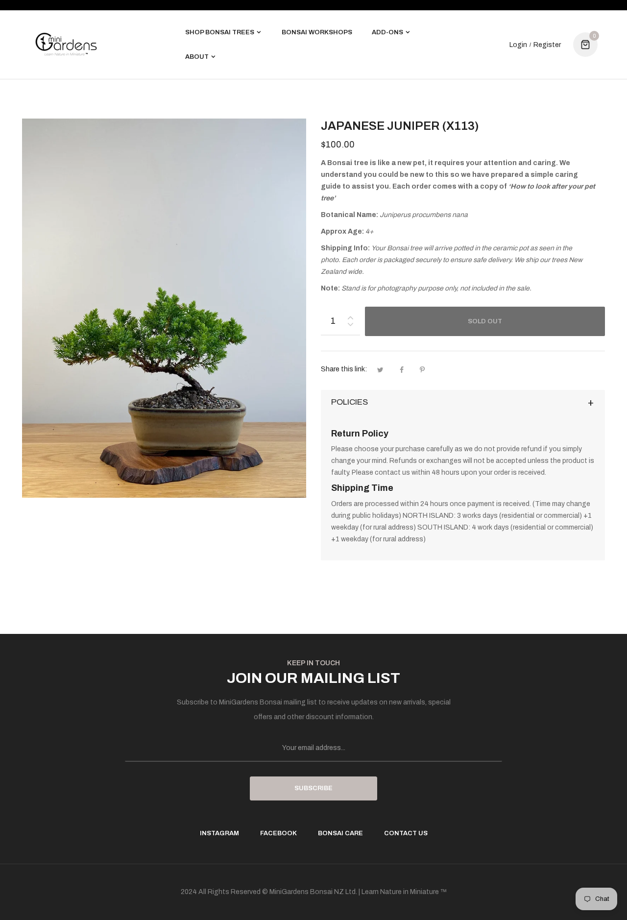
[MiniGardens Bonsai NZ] (66, 44)
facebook (278, 833)
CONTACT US (406, 833)
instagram (219, 833)
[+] (350, 316)
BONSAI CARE (340, 833)
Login (518, 45)
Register (547, 45)
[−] (350, 326)
